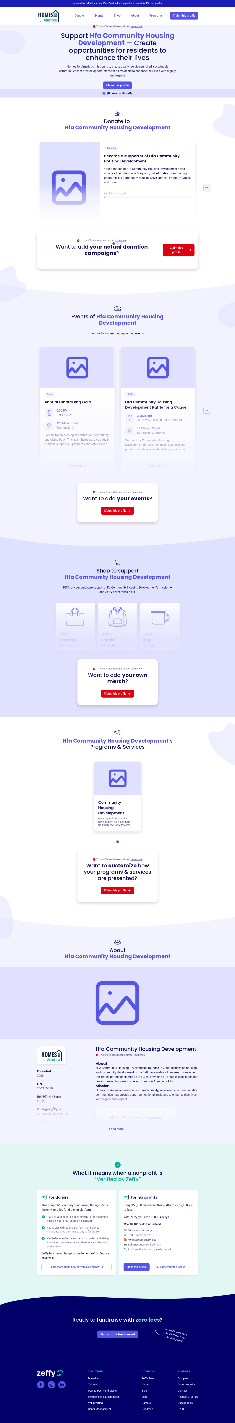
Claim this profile (184, 15)
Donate (79, 15)
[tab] (117, 841)
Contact (182, 1390)
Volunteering (95, 1402)
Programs (156, 15)
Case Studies (185, 1402)
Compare (183, 1378)
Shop (117, 15)
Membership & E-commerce (103, 1396)
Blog (144, 1390)
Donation (93, 1378)
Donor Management (99, 1409)
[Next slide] (206, 187)
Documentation (187, 1384)
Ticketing (93, 1384)
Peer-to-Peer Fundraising (102, 1390)
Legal (145, 1396)
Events (98, 15)
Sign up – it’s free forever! (117, 1334)
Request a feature (188, 1396)
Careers (146, 1402)
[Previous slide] (28, 187)
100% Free (148, 1378)
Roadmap (147, 1409)
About (135, 15)
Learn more (136, 26)
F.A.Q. (181, 1409)
